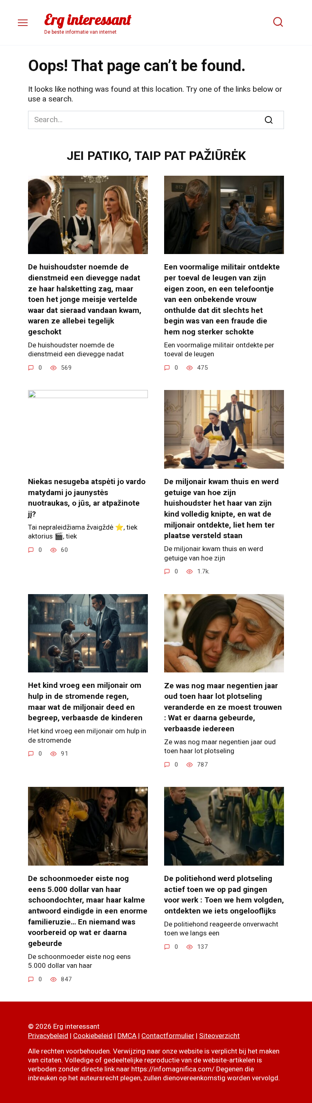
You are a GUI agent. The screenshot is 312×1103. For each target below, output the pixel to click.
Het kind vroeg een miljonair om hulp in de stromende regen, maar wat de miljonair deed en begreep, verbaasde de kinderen (85, 701)
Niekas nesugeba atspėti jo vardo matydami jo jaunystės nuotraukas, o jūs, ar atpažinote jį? (86, 498)
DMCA (126, 1036)
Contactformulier (167, 1036)
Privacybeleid (48, 1036)
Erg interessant (87, 19)
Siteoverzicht (219, 1036)
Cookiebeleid (93, 1036)
